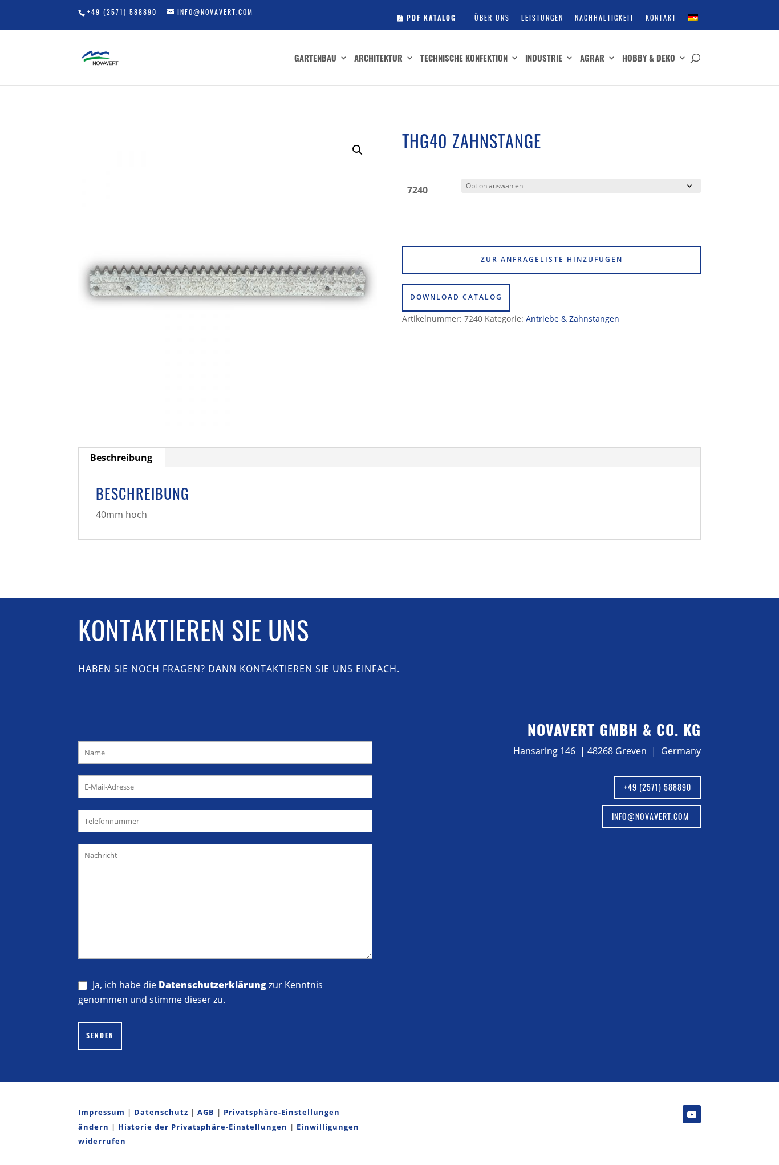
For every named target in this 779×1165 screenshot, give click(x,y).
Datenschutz (161, 1112)
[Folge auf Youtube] (692, 1114)
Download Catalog (456, 297)
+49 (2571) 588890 (122, 12)
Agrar (592, 59)
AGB (205, 1112)
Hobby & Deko (648, 59)
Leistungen (542, 17)
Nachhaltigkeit (604, 17)
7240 (417, 190)
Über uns (492, 17)
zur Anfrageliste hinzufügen (552, 259)
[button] (357, 150)
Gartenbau (315, 59)
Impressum (101, 1112)
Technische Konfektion (464, 59)
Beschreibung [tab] (121, 457)
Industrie (543, 59)
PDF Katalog (430, 17)
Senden (100, 1035)
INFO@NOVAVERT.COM (651, 816)
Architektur (378, 59)
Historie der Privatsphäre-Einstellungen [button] (202, 1127)
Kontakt (661, 17)
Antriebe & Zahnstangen (572, 318)
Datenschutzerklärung (212, 984)
